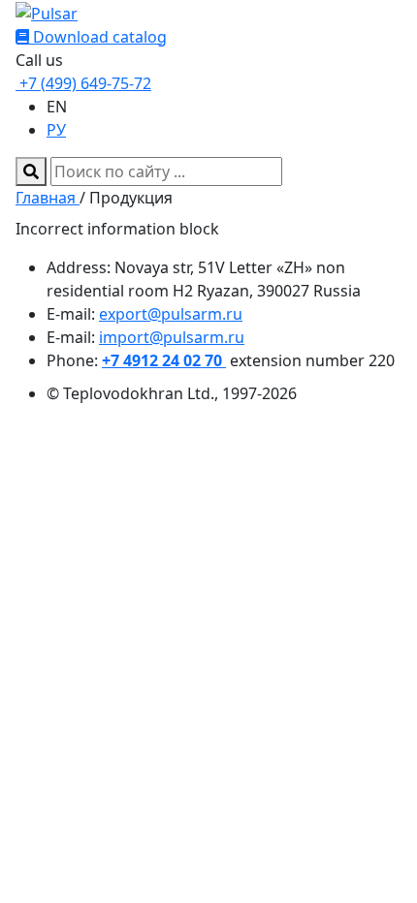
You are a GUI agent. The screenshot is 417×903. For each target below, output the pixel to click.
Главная (48, 197)
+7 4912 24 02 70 (164, 360)
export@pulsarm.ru (170, 314)
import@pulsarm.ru (171, 337)
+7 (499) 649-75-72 (83, 83)
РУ (56, 129)
